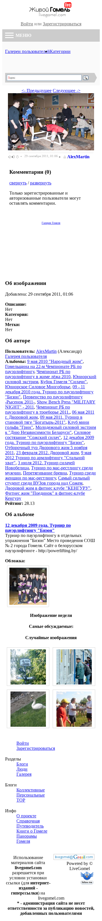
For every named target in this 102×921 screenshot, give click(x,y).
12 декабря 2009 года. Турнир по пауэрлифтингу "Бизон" (49, 440)
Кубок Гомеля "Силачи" (64, 381)
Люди (21, 769)
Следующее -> (66, 90)
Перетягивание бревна (45, 472)
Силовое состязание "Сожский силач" (48, 435)
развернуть (40, 182)
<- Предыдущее (37, 90)
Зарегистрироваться (62, 23)
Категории (60, 51)
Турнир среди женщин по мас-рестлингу (50, 475)
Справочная (28, 821)
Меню (22, 35)
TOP (20, 800)
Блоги (22, 764)
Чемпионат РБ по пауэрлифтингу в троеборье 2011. (37, 409)
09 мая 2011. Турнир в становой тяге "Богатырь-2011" (43, 420)
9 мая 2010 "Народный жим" (55, 361)
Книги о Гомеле (31, 831)
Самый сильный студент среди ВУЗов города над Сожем (47, 480)
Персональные (30, 795)
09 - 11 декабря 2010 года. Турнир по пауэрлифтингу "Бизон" (49, 391)
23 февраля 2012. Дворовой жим (47, 452)
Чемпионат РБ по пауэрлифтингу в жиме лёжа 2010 (38, 374)
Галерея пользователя (26, 356)
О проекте (26, 815)
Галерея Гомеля (51, 222)
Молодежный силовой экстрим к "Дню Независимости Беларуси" (50, 430)
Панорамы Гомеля (26, 839)
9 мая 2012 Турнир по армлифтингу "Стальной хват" (48, 457)
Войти (27, 23)
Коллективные (30, 790)
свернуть (18, 182)
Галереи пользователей (27, 51)
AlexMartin (78, 156)
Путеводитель (30, 826)
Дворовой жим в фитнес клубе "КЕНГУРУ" (47, 488)
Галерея (23, 774)
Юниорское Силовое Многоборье (37, 386)
